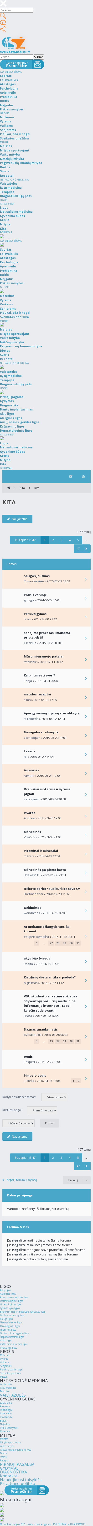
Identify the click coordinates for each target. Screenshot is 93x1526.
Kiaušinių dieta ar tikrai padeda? (50, 977)
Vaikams (4, 1362)
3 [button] (61, 540)
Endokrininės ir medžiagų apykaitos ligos (22, 1311)
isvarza (29, 813)
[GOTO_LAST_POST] (85, 579)
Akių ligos (5, 1290)
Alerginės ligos (8, 1293)
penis (28, 1056)
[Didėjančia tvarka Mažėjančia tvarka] (20, 1123)
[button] (86, 548)
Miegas (3, 1376)
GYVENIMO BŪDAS (11, 71)
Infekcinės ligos (8, 1347)
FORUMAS (6, 232)
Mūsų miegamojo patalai (43, 656)
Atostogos (5, 1406)
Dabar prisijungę (19, 1195)
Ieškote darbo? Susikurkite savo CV (52, 889)
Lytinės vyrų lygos (10, 1308)
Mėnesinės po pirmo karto (45, 870)
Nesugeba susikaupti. (41, 732)
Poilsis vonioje (35, 595)
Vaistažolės (6, 1384)
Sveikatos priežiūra (10, 1373)
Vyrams (4, 1358)
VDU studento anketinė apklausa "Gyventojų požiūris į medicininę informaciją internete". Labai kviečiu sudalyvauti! (50, 1003)
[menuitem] (83, 476)
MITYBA (4, 142)
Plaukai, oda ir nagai (11, 1369)
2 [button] (53, 540)
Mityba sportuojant (10, 1442)
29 (64, 943)
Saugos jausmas (37, 576)
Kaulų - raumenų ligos (12, 1315)
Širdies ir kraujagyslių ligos (14, 1333)
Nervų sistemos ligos (11, 1322)
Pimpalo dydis (35, 1075)
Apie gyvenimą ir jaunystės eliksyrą (52, 713)
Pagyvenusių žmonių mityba (15, 1449)
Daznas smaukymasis (41, 1029)
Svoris (3, 1457)
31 (78, 943)
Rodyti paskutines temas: (19, 1097)
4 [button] (70, 540)
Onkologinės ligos (10, 1326)
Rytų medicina (8, 1387)
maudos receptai (37, 694)
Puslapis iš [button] (25, 540)
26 (58, 1041)
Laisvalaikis (6, 1402)
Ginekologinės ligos (10, 1304)
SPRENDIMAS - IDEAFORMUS (68, 1524)
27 (51, 943)
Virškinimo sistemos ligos (13, 1344)
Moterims (5, 1355)
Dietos (3, 1453)
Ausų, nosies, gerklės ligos (14, 1297)
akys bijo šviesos (37, 958)
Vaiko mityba (7, 1446)
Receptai (4, 1460)
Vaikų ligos (6, 1340)
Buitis (3, 1420)
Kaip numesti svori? (39, 675)
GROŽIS (4, 113)
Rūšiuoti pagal (12, 1110)
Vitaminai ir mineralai (41, 851)
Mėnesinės (32, 832)
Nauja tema (19, 519)
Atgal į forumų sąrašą (22, 1180)
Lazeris (29, 751)
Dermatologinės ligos (11, 1301)
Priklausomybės (8, 1427)
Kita (22, 488)
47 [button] (78, 549)
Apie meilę (6, 1413)
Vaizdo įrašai (7, 203)
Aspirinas (31, 770)
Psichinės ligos (8, 1329)
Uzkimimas (32, 907)
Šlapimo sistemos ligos (12, 1337)
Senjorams (5, 1366)
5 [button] (78, 540)
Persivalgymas (35, 614)
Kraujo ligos (6, 1319)
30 (71, 943)
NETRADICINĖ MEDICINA (14, 179)
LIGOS (3, 200)
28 (58, 943)
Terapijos (5, 1391)
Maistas (4, 1439)
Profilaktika (6, 1417)
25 (51, 1041)
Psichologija (6, 1409)
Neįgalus (5, 1424)
